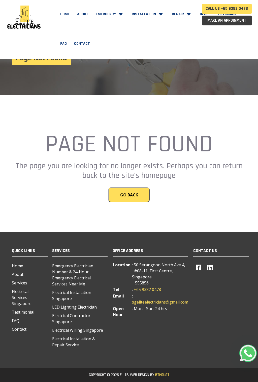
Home (65, 14)
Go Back (129, 195)
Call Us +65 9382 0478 (227, 8)
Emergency (106, 14)
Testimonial (23, 312)
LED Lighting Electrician (74, 307)
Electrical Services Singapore (21, 297)
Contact (82, 43)
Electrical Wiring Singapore (77, 330)
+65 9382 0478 (147, 289)
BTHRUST (162, 374)
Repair (178, 14)
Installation (144, 14)
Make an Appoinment (226, 20)
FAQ (63, 43)
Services (19, 283)
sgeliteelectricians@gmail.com (160, 302)
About (82, 14)
